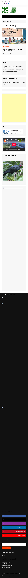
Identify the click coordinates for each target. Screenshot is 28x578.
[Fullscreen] (23, 149)
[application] (14, 144)
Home (4, 21)
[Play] (4, 149)
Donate (6, 1)
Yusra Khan (6, 53)
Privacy (8, 575)
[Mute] (21, 149)
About (3, 1)
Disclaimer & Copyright (7, 511)
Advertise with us (5, 540)
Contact (10, 1)
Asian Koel (5, 159)
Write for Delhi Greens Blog (8, 552)
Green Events (6, 46)
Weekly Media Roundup (10, 78)
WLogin (3, 575)
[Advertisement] (14, 108)
